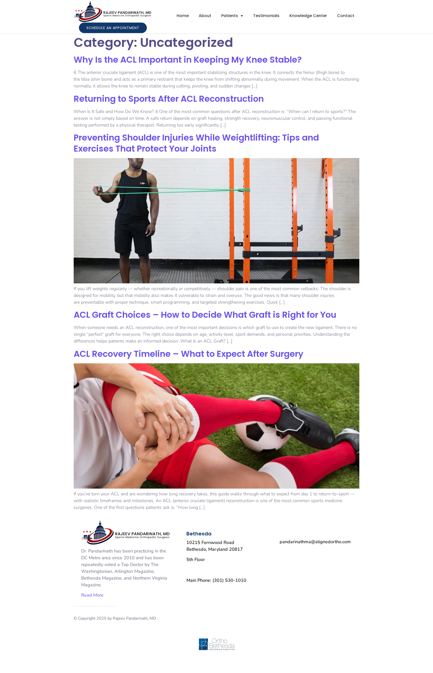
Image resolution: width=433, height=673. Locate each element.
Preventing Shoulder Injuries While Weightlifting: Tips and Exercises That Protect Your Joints (196, 143)
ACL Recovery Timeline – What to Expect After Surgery (188, 354)
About (205, 16)
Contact (345, 16)
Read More (92, 595)
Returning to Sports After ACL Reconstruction (169, 99)
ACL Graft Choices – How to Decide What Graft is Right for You (205, 315)
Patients (229, 16)
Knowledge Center (308, 16)
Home (183, 16)
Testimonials (266, 16)
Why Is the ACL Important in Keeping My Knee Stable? (188, 60)
